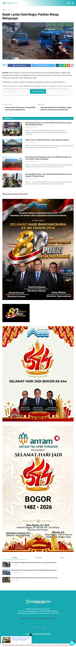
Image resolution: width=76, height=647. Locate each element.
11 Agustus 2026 (30, 161)
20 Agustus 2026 (30, 127)
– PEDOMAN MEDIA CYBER (47, 618)
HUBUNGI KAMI (33, 618)
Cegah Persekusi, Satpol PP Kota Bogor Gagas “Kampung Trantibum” (47, 140)
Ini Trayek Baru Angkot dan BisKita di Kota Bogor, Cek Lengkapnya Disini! (34, 562)
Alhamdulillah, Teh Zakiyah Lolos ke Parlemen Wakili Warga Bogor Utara (34, 570)
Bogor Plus (10, 10)
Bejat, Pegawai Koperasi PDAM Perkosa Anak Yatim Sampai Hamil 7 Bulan (34, 577)
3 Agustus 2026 (30, 178)
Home (4, 10)
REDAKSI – (24, 618)
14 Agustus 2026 (30, 142)
